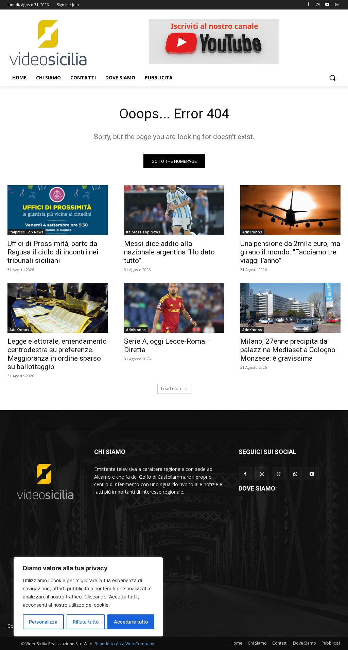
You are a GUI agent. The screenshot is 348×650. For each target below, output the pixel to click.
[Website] (278, 473)
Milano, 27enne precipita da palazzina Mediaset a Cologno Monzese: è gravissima (287, 349)
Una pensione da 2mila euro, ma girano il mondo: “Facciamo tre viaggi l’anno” (290, 252)
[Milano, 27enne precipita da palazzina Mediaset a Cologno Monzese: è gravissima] (290, 308)
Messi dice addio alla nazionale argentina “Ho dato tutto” (169, 252)
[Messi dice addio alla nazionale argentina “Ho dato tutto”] (174, 210)
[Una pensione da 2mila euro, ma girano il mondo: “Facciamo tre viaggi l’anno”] (290, 210)
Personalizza (43, 622)
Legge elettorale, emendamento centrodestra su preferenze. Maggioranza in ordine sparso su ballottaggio (57, 354)
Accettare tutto (131, 622)
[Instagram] (318, 5)
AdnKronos (252, 232)
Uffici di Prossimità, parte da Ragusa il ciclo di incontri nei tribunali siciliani (53, 252)
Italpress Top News (27, 232)
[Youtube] (327, 5)
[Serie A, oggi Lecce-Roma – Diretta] (174, 308)
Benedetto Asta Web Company (124, 644)
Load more (171, 388)
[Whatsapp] (337, 5)
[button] (332, 78)
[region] (88, 596)
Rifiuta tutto (86, 622)
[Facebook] (308, 5)
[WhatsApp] (295, 473)
